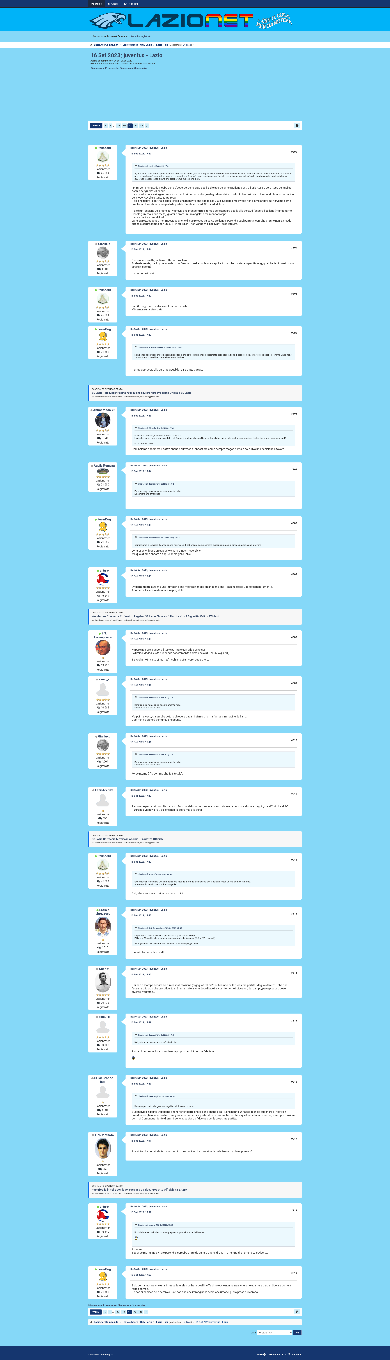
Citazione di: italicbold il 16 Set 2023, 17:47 (156, 1035)
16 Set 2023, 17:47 (140, 795)
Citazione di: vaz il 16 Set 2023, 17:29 (153, 166)
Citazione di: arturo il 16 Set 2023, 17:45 (155, 874)
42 (136, 125)
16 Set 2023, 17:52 (140, 1212)
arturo (104, 570)
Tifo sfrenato (104, 1135)
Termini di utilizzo (277, 1354)
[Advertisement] (195, 98)
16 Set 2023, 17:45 (140, 525)
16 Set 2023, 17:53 (140, 1274)
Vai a (253, 1332)
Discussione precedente (104, 68)
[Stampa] (297, 125)
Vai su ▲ (297, 1354)
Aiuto (260, 1354)
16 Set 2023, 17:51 (140, 1140)
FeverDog (104, 329)
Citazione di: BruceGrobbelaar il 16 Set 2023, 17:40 (159, 347)
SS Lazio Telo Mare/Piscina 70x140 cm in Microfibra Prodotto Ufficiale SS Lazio (141, 392)
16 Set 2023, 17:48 (140, 1022)
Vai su (95, 1312)
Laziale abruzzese (103, 912)
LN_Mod (187, 45)
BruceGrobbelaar (104, 1080)
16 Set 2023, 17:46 (140, 685)
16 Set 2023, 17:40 (140, 153)
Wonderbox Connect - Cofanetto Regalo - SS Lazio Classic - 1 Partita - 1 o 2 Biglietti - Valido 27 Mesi (155, 616)
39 (118, 125)
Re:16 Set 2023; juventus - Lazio (148, 147)
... (114, 125)
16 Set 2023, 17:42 (140, 295)
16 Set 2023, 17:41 (140, 249)
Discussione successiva (133, 68)
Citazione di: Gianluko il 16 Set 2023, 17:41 (156, 428)
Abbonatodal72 (104, 410)
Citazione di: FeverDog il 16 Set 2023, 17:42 (156, 1096)
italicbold (104, 148)
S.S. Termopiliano (103, 635)
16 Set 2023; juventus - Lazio (126, 55)
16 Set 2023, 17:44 (140, 471)
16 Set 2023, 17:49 (140, 1083)
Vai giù (96, 125)
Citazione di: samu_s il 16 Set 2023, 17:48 (155, 1225)
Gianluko (104, 244)
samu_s (104, 679)
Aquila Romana (104, 465)
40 (124, 125)
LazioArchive (104, 790)
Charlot (104, 969)
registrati (145, 36)
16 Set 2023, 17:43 (140, 415)
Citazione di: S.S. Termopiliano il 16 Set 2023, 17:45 (160, 928)
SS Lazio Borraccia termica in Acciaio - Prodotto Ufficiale (128, 839)
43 (141, 125)
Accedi (134, 36)
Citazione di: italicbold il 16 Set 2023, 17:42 (156, 484)
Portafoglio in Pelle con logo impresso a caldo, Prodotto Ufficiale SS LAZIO (139, 1189)
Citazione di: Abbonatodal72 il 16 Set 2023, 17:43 (158, 537)
